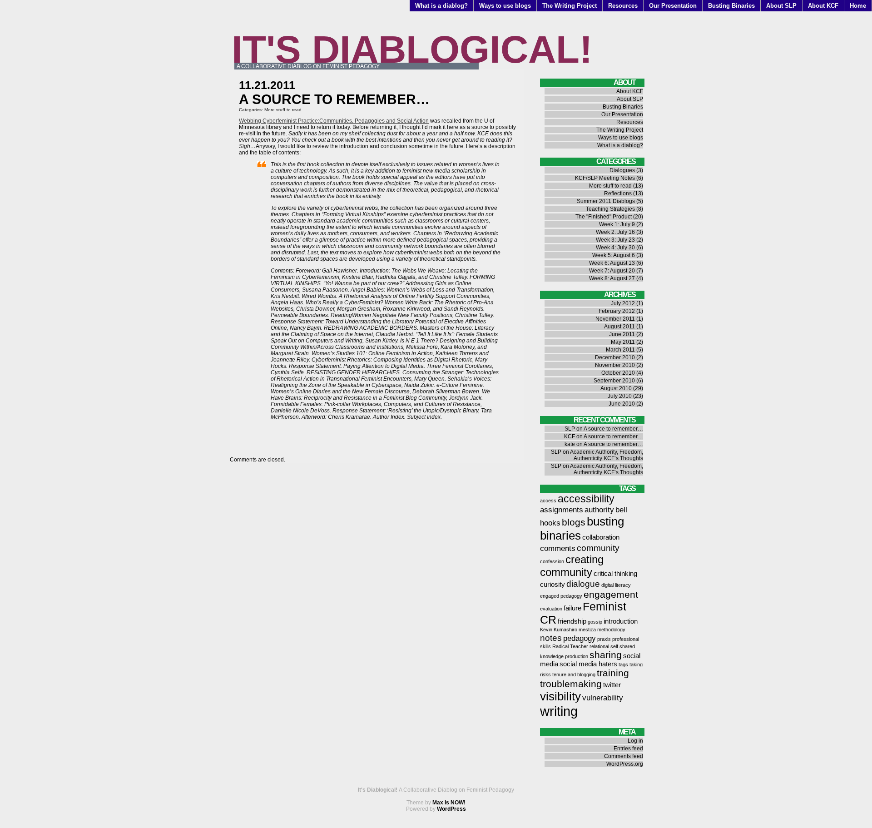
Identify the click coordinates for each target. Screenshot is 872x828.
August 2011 (619, 326)
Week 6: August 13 (612, 263)
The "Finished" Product (603, 216)
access (548, 500)
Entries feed (628, 748)
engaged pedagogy (561, 596)
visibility (560, 696)
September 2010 (614, 380)
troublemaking (571, 684)
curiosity (552, 584)
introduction (621, 621)
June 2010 (622, 404)
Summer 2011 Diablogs (606, 201)
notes (551, 638)
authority (599, 509)
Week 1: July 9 (617, 224)
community (598, 548)
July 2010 (620, 396)
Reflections (618, 193)
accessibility (586, 499)
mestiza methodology (602, 629)
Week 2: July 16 (615, 232)
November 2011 (615, 319)
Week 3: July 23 (615, 240)
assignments (561, 509)
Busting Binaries (731, 5)
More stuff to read (283, 109)
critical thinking (615, 573)
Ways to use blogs (505, 5)
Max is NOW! (449, 802)
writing (559, 711)
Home (858, 5)
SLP (570, 429)
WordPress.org (624, 764)
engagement (611, 594)
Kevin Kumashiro (558, 629)
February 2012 (617, 311)
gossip (595, 622)
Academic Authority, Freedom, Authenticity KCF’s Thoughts (606, 455)
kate (570, 444)
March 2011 (620, 350)
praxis (604, 639)
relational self (604, 646)
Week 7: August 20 (612, 271)
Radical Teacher (570, 646)
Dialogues (622, 170)
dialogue (583, 584)
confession (552, 561)
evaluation (551, 608)
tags (623, 664)
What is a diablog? (441, 5)
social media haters (588, 664)
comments (557, 548)
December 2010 (615, 357)
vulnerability (602, 697)
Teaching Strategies (610, 209)
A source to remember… (613, 429)
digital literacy (616, 585)
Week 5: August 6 (613, 255)
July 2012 (623, 303)
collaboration (600, 537)
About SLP (781, 5)
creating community (572, 565)
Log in (635, 741)
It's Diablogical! (412, 49)
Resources (623, 5)
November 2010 (615, 365)
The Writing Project (569, 5)
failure (572, 608)
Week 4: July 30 (615, 247)
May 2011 (623, 342)
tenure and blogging (573, 674)
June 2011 (622, 334)
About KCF (823, 5)
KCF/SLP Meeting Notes (605, 178)
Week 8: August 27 (612, 278)
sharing (606, 655)
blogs (573, 522)
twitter (612, 685)
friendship (572, 621)
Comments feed (623, 756)
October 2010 (618, 373)
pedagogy (579, 638)
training (613, 673)
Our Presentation (673, 5)
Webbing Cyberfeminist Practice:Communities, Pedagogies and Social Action (334, 121)
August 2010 (616, 388)
